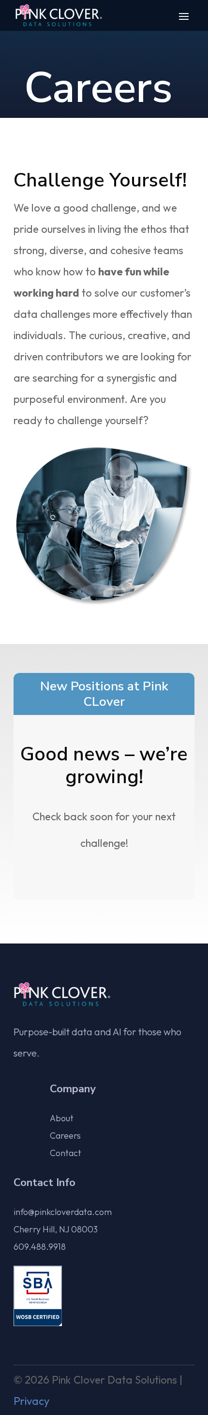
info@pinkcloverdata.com (63, 1211)
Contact (65, 1152)
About (62, 1118)
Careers (65, 1135)
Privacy (31, 1401)
